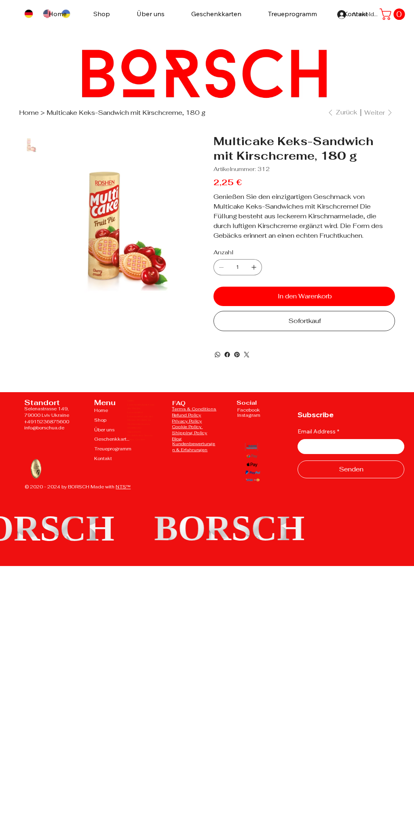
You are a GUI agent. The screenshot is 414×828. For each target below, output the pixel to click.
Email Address (318, 431)
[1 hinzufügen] (254, 267)
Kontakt (103, 458)
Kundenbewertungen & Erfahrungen (193, 446)
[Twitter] (247, 355)
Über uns (104, 430)
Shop (100, 420)
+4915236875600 (46, 422)
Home (101, 410)
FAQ (179, 403)
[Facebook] (227, 355)
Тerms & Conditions (194, 409)
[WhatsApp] (217, 355)
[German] (28, 14)
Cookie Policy (187, 426)
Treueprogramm (112, 449)
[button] (394, 14)
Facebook (248, 410)
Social (247, 402)
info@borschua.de (44, 428)
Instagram (248, 415)
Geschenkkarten (112, 439)
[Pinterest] (237, 355)
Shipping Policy (189, 432)
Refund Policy (186, 415)
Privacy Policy (187, 421)
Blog (177, 438)
